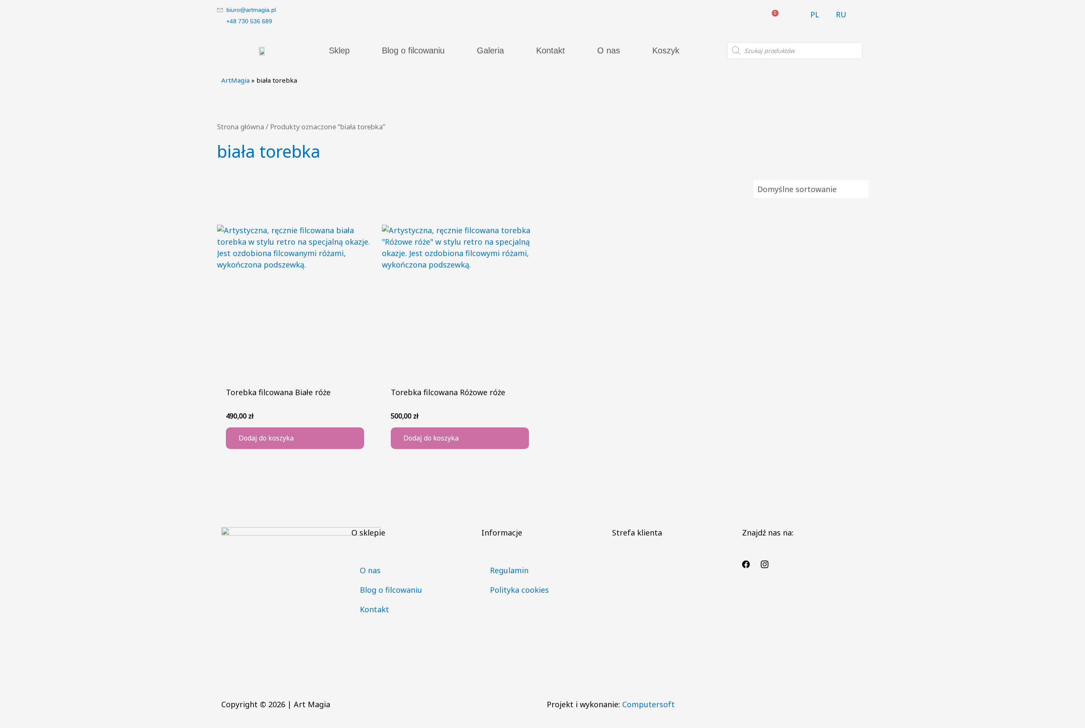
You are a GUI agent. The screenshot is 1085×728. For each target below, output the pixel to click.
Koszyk (665, 50)
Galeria (490, 50)
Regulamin (509, 570)
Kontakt (550, 50)
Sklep (339, 50)
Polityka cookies (519, 590)
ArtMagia (235, 80)
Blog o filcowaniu (413, 50)
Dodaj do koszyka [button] (266, 438)
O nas (608, 50)
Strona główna (240, 126)
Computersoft (648, 704)
